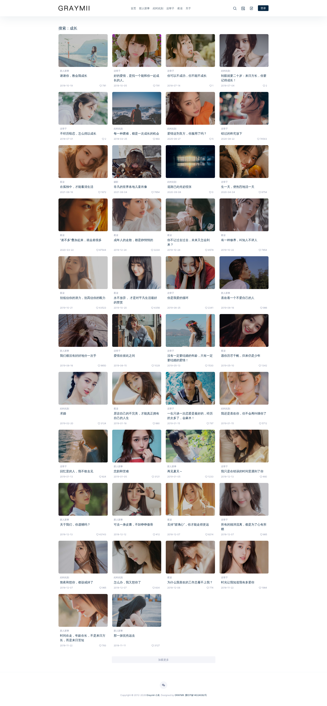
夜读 (180, 8)
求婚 (63, 413)
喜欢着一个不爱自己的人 (237, 298)
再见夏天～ (174, 471)
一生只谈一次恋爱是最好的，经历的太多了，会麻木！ (190, 415)
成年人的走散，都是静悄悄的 (133, 240)
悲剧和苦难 (121, 471)
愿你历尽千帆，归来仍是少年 (240, 355)
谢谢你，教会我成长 (73, 76)
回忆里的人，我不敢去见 (76, 471)
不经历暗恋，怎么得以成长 (78, 133)
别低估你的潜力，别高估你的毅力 (82, 298)
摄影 (116, 181)
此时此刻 (158, 8)
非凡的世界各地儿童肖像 (130, 187)
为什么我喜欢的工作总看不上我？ (190, 582)
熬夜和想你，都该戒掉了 (76, 582)
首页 (133, 8)
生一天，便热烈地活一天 (237, 187)
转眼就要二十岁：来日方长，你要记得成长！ (243, 78)
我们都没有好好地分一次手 (78, 355)
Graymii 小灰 (153, 695)
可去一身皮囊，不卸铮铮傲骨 (133, 524)
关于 (188, 8)
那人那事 (144, 8)
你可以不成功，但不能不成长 (187, 76)
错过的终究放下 (231, 133)
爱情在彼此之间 (124, 355)
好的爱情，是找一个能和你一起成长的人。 (136, 78)
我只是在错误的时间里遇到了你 (242, 471)
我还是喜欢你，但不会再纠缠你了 (243, 413)
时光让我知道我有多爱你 (237, 582)
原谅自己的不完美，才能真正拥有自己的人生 (136, 415)
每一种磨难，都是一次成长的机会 (136, 133)
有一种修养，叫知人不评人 (239, 240)
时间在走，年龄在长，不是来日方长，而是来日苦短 (82, 638)
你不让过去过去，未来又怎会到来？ (188, 242)
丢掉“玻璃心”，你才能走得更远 (188, 524)
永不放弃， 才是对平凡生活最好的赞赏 (135, 300)
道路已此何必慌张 (179, 187)
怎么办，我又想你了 (127, 582)
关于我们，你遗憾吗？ (75, 524)
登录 (263, 8)
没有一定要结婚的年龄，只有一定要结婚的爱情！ (190, 358)
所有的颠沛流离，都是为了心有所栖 (243, 527)
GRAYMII (179, 695)
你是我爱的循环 (177, 298)
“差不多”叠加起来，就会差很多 (81, 240)
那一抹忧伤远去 (124, 635)
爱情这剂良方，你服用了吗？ (187, 133)
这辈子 (170, 8)
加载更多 (163, 659)
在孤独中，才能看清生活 (76, 187)
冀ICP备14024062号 (196, 695)
